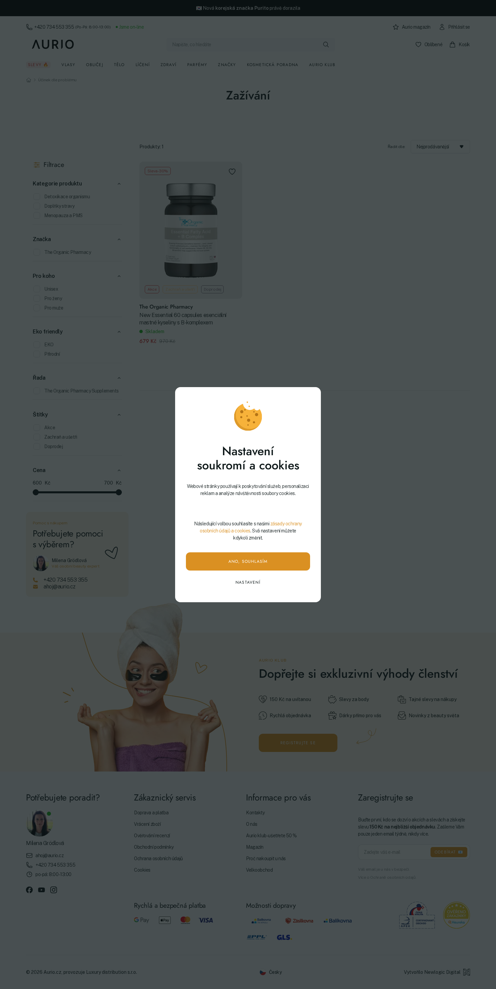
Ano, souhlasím (248, 561)
